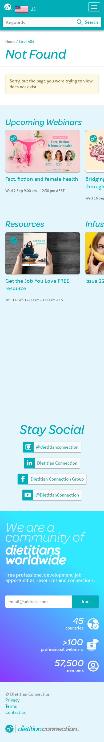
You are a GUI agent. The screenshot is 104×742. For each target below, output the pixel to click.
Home (10, 41)
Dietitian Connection (56, 463)
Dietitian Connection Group (57, 479)
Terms (11, 706)
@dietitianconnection (56, 447)
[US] (23, 9)
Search (91, 22)
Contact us (15, 712)
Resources (24, 224)
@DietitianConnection (56, 495)
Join (85, 601)
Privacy (12, 700)
